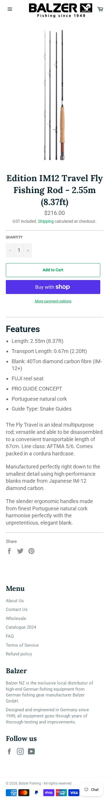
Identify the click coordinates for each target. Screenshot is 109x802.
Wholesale (16, 618)
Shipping (46, 221)
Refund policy (19, 654)
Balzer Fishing (30, 783)
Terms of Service (22, 645)
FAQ (10, 636)
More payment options (53, 301)
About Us (15, 600)
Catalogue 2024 (21, 627)
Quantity (14, 237)
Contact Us (17, 609)
